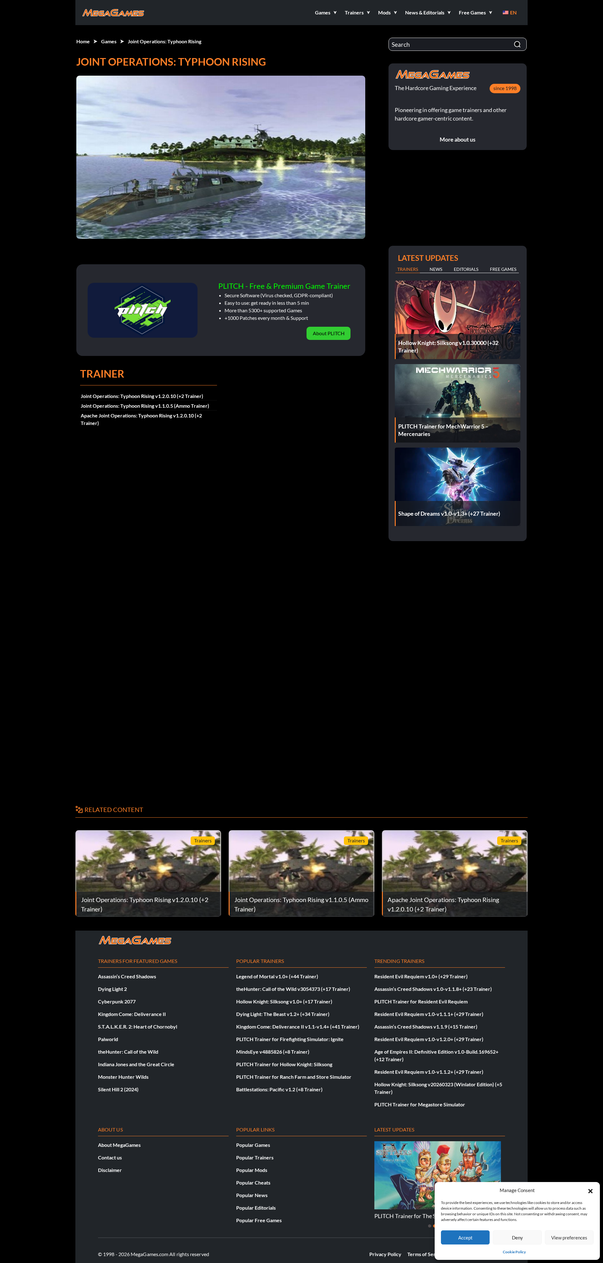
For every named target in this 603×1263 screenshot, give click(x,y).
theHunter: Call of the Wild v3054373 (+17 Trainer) (293, 989)
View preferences (569, 1237)
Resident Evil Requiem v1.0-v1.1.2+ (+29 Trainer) (428, 1072)
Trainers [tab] (407, 269)
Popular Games (253, 1145)
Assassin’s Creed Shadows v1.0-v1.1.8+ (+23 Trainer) (433, 989)
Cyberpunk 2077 (117, 1001)
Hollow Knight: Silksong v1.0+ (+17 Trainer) (284, 1001)
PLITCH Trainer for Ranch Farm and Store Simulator (293, 1077)
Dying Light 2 (112, 989)
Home (83, 41)
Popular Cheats (253, 1182)
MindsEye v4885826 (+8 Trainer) (272, 1052)
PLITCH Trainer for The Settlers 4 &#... (421, 1215)
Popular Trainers (255, 1157)
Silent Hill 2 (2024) (118, 1089)
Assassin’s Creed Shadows (127, 976)
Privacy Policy (385, 1254)
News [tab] (436, 269)
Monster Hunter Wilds (123, 1077)
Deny (517, 1237)
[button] (590, 1190)
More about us (457, 139)
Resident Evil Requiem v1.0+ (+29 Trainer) (421, 976)
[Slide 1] (429, 1226)
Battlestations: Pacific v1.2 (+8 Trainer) (279, 1089)
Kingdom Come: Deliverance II (132, 1014)
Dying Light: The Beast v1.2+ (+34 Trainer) (282, 1014)
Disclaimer (110, 1170)
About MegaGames (119, 1145)
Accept (465, 1237)
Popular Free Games (259, 1220)
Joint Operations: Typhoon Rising (164, 41)
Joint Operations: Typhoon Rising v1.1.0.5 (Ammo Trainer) (145, 406)
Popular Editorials (256, 1208)
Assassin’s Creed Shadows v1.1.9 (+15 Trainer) (425, 1026)
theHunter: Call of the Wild (128, 1052)
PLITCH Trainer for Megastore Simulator (419, 1104)
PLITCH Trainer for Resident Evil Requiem (421, 1001)
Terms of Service (426, 1254)
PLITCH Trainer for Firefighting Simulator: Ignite (290, 1039)
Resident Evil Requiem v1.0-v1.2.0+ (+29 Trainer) (428, 1039)
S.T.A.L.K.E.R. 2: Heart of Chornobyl (137, 1026)
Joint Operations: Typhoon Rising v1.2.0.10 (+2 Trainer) (142, 396)
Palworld (108, 1039)
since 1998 (505, 88)
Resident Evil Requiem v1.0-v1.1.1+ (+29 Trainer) (428, 1014)
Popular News (252, 1195)
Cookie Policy (514, 1252)
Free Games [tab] (503, 269)
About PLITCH (329, 333)
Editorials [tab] (466, 269)
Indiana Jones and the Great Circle (136, 1064)
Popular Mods (251, 1170)
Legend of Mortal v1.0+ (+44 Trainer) (277, 976)
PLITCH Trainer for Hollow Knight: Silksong (284, 1064)
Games (109, 41)
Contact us (110, 1157)
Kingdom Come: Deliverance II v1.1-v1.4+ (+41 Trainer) (297, 1026)
